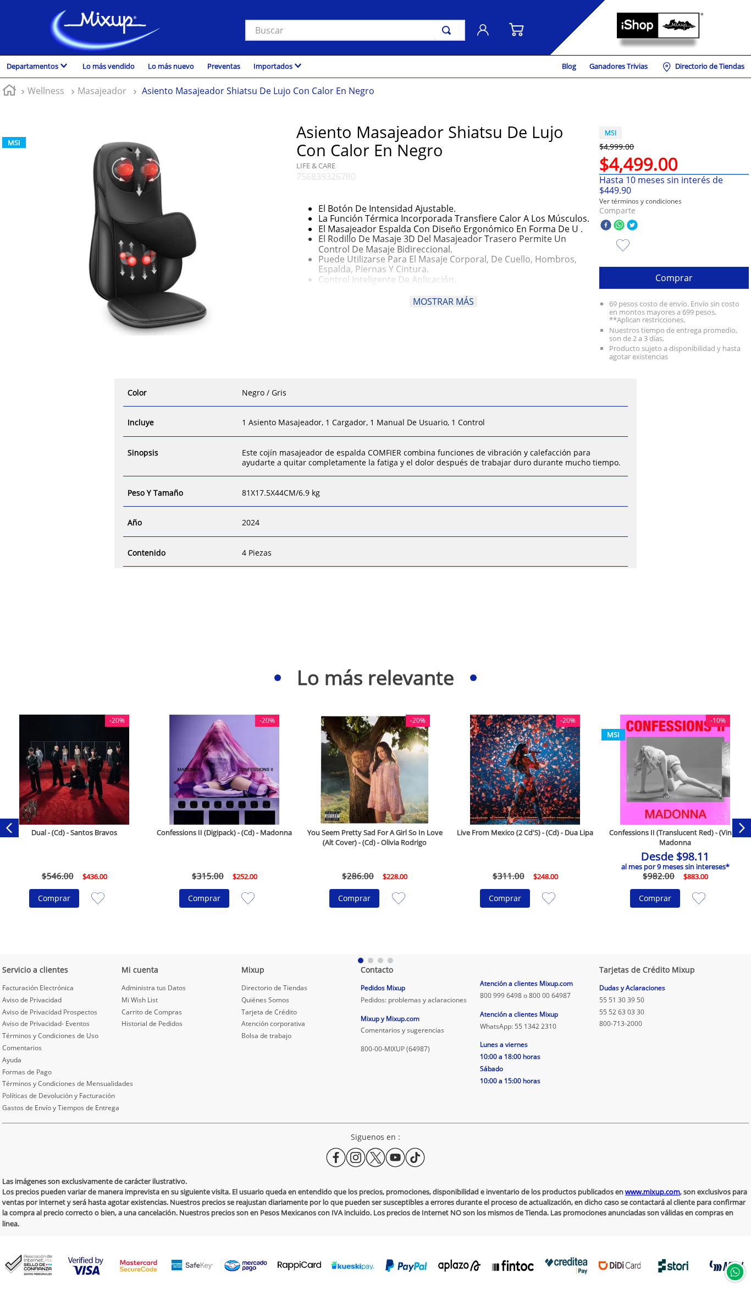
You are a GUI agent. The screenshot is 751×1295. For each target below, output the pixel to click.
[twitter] (632, 226)
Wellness (45, 91)
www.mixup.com (652, 1192)
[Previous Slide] (9, 828)
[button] (640, 201)
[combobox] (355, 30)
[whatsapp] (619, 226)
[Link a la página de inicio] (9, 92)
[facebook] (605, 226)
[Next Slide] (741, 828)
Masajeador (102, 91)
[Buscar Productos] (448, 30)
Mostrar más (443, 301)
